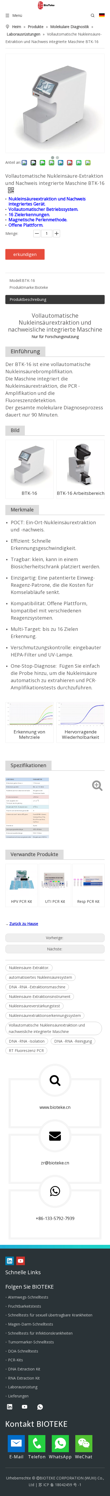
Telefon (37, 1457)
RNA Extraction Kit (24, 1378)
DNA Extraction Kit (24, 1368)
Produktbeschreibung (28, 299)
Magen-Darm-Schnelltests (30, 1324)
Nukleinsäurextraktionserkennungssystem (45, 1015)
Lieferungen (18, 1395)
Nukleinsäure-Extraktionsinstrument (39, 996)
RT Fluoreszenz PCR (26, 1050)
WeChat (83, 1457)
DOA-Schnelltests (23, 1351)
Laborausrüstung (22, 1386)
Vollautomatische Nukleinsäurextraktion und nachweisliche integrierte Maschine (47, 1028)
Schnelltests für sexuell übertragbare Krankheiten (50, 1315)
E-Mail (16, 1457)
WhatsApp (60, 1457)
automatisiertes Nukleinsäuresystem (40, 977)
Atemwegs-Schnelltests (28, 1297)
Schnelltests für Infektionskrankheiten (40, 1333)
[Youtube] (20, 1261)
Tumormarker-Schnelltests (31, 1342)
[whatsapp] (40, 1407)
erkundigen (25, 254)
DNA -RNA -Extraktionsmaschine (37, 986)
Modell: (15, 280)
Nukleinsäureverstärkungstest (34, 1005)
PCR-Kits (15, 1359)
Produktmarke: (22, 287)
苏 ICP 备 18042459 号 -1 (59, 1484)
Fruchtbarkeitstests (24, 1306)
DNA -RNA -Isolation (27, 1041)
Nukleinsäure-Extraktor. (29, 967)
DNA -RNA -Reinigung (73, 1041)
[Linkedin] (9, 1261)
